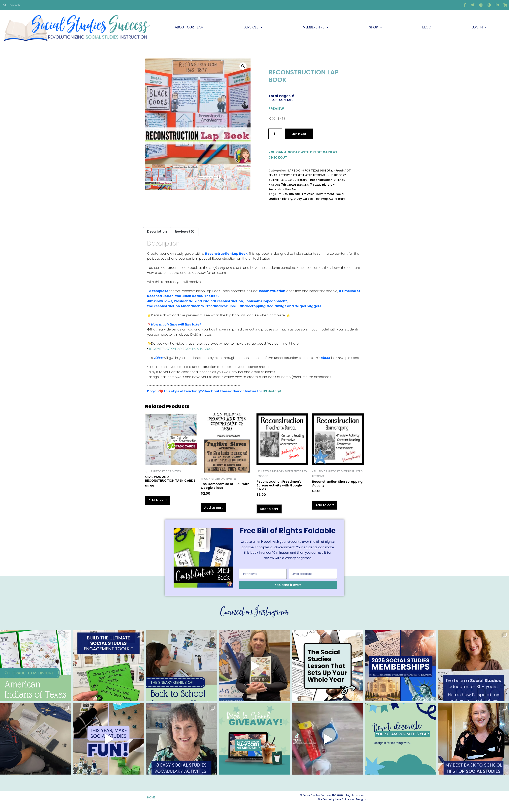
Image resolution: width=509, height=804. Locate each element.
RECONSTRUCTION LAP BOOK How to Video (181, 348)
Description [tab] (157, 231)
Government (325, 194)
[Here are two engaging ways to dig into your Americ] (35, 665)
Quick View (171, 460)
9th (297, 194)
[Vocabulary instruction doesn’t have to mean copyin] (181, 738)
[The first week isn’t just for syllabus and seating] (327, 665)
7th (285, 194)
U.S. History (337, 199)
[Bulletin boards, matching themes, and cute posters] (400, 738)
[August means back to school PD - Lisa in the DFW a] (35, 738)
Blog (426, 27)
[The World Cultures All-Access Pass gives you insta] (254, 665)
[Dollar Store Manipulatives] (327, 738)
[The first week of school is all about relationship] (473, 738)
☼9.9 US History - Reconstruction (308, 180)
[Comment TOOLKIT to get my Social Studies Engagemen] (108, 665)
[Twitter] (472, 5)
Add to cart (299, 134)
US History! (272, 391)
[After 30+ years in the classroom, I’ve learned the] (473, 665)
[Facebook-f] (464, 5)
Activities (307, 194)
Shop (373, 27)
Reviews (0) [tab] (184, 231)
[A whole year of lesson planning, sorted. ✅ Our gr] (400, 665)
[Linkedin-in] (497, 5)
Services (251, 27)
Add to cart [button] (158, 500)
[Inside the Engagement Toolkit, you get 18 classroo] (108, 738)
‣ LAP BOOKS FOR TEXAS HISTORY (309, 170)
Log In (477, 27)
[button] (243, 66)
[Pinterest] (489, 5)
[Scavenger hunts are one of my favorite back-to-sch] (181, 665)
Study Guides (303, 199)
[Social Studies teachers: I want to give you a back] (254, 738)
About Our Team (189, 27)
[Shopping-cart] (505, 5)
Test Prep (321, 199)
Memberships (313, 27)
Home (151, 797)
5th (279, 194)
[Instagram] (481, 5)
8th (291, 194)
